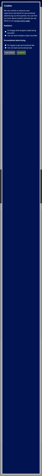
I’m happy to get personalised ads (20, 45)
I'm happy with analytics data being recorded (21, 31)
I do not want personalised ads (19, 48)
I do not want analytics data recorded (22, 35)
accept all (21, 53)
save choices (9, 53)
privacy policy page (22, 21)
